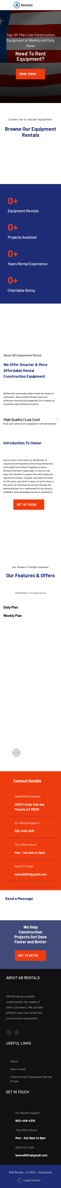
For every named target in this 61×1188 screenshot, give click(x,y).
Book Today (28, 74)
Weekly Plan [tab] (12, 615)
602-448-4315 (24, 831)
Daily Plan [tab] (10, 607)
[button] (28, 504)
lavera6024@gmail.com (30, 874)
